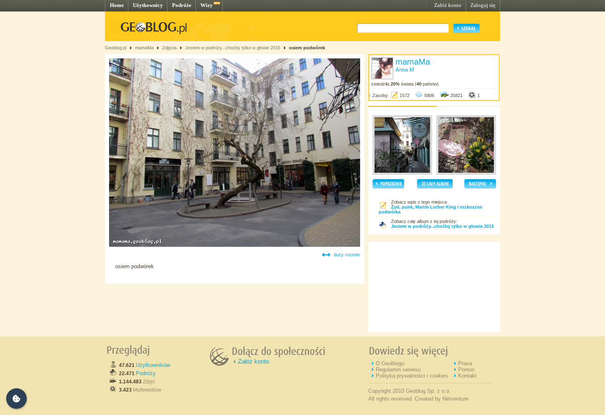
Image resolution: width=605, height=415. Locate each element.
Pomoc (466, 369)
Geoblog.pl (115, 47)
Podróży (146, 373)
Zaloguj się (483, 5)
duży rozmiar (347, 254)
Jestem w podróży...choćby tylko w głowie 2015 (232, 47)
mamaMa (144, 47)
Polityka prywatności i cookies (412, 376)
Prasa (465, 363)
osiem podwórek (307, 47)
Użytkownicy (148, 5)
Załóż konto (447, 5)
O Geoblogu (390, 363)
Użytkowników (153, 365)
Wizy (206, 5)
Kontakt (467, 376)
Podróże (181, 5)
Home (117, 5)
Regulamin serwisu (398, 369)
